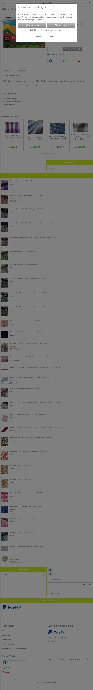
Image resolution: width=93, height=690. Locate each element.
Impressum (39, 36)
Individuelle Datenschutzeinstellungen (46, 30)
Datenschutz (53, 36)
